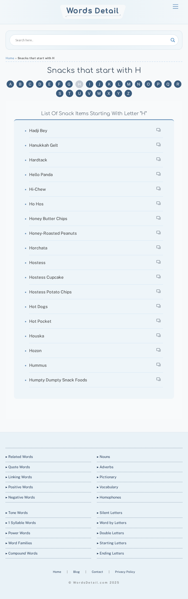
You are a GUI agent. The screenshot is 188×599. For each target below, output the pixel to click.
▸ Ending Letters (110, 553)
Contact (98, 572)
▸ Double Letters (110, 533)
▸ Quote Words (18, 467)
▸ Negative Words (20, 497)
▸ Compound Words (21, 553)
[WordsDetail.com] (93, 17)
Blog (77, 572)
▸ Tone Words (17, 512)
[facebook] (88, 439)
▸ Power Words (18, 533)
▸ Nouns (103, 457)
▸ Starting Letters (111, 543)
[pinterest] (111, 439)
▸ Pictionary (107, 477)
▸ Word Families (19, 543)
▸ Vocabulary (107, 487)
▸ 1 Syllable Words (21, 523)
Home (10, 58)
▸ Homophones (109, 497)
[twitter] (76, 439)
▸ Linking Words (19, 477)
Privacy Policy (125, 572)
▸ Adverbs (105, 467)
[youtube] (99, 439)
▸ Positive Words (19, 487)
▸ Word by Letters (111, 523)
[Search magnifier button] (172, 40)
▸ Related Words (19, 457)
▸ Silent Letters (109, 512)
